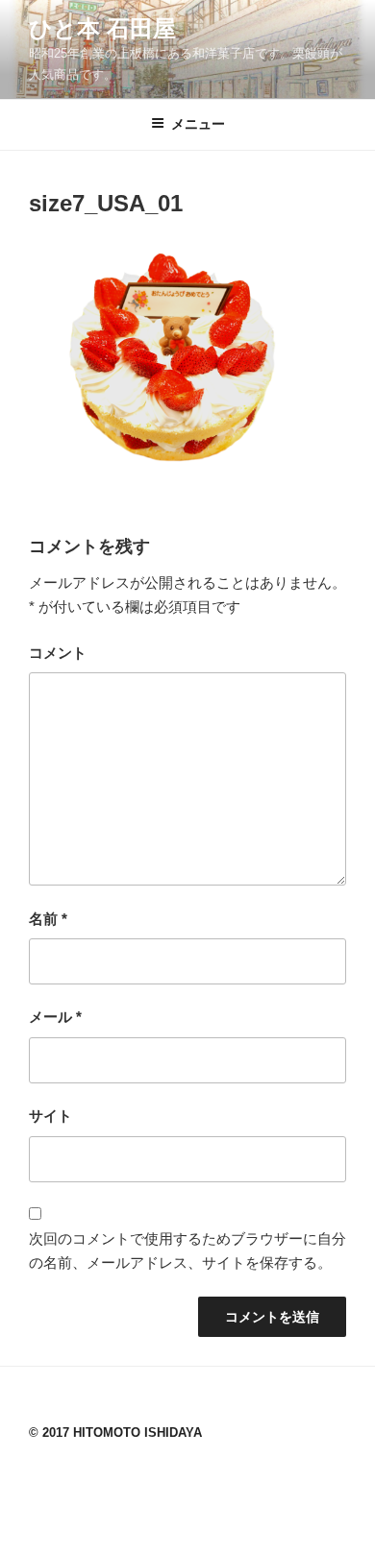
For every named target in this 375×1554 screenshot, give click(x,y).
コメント (58, 652)
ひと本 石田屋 (102, 28)
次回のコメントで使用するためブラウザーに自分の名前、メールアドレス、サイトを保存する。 (187, 1250)
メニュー (198, 124)
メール (55, 1016)
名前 (48, 919)
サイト (50, 1115)
